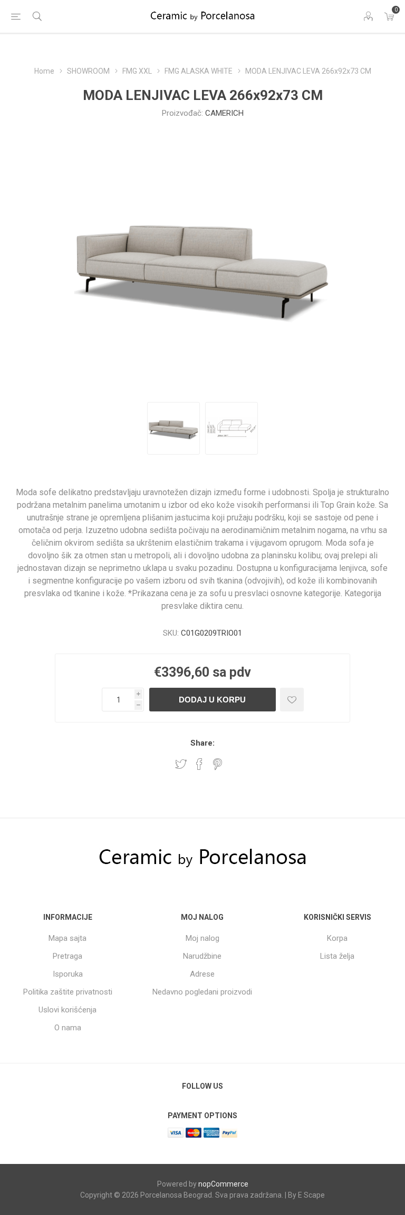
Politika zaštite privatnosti (67, 992)
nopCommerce (223, 1184)
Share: (202, 743)
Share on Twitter (181, 764)
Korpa (337, 938)
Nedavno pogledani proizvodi (202, 992)
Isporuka (68, 974)
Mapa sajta (67, 938)
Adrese (202, 974)
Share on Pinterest (217, 764)
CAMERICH (224, 113)
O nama (67, 1027)
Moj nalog (202, 938)
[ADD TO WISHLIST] (292, 699)
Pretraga (67, 956)
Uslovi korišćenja (67, 1010)
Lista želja (337, 956)
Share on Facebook (199, 764)
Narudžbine (202, 956)
